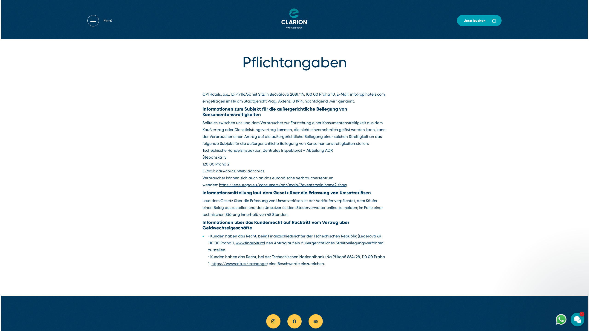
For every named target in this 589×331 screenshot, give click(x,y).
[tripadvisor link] (316, 321)
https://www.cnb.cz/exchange (239, 263)
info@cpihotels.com (367, 94)
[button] (549, 264)
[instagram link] (273, 321)
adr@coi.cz (225, 171)
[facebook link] (294, 321)
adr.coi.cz (256, 171)
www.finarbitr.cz (250, 243)
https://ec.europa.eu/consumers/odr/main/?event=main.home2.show (282, 185)
